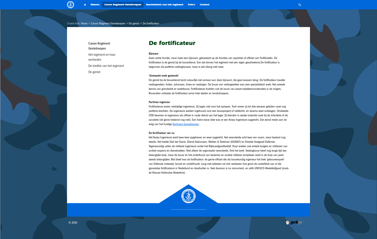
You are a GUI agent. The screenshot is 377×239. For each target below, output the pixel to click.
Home (84, 23)
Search (299, 4)
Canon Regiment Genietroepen (108, 23)
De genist (134, 23)
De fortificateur (151, 23)
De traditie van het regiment (106, 66)
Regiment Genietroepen (186, 124)
